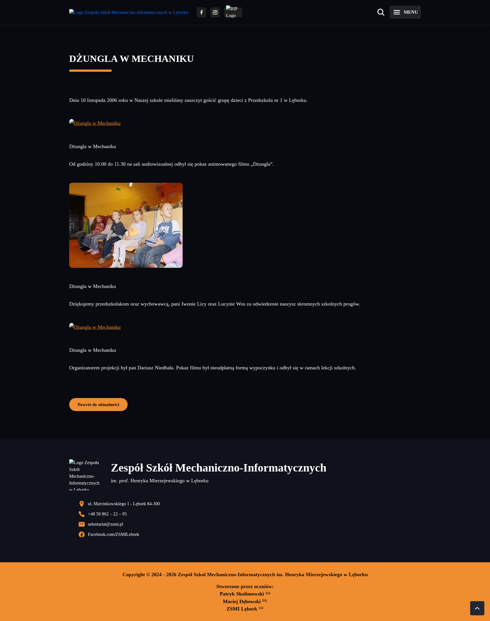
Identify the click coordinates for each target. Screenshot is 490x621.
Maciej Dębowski (242, 601)
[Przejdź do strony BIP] (233, 12)
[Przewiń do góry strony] (477, 608)
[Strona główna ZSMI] (128, 12)
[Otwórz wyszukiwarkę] (381, 12)
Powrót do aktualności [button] (98, 404)
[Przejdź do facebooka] (201, 12)
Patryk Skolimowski (242, 594)
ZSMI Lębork (243, 609)
